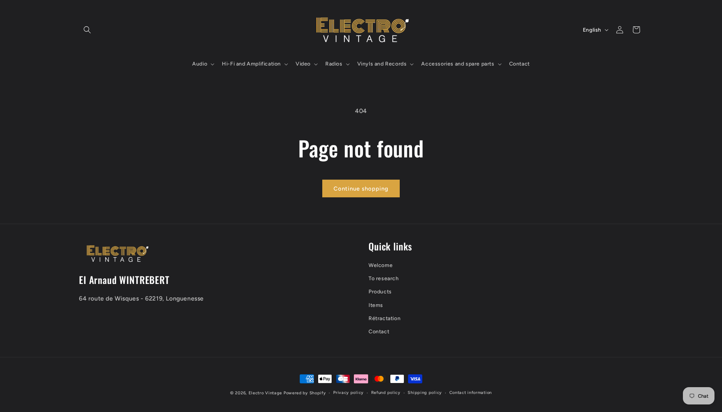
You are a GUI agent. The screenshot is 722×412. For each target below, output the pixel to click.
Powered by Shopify (305, 393)
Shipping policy (425, 392)
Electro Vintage (265, 393)
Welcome (381, 265)
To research (384, 278)
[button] (87, 29)
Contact (379, 331)
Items (376, 305)
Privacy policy (348, 392)
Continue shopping (361, 188)
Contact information (470, 392)
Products (380, 291)
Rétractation (384, 318)
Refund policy (385, 392)
